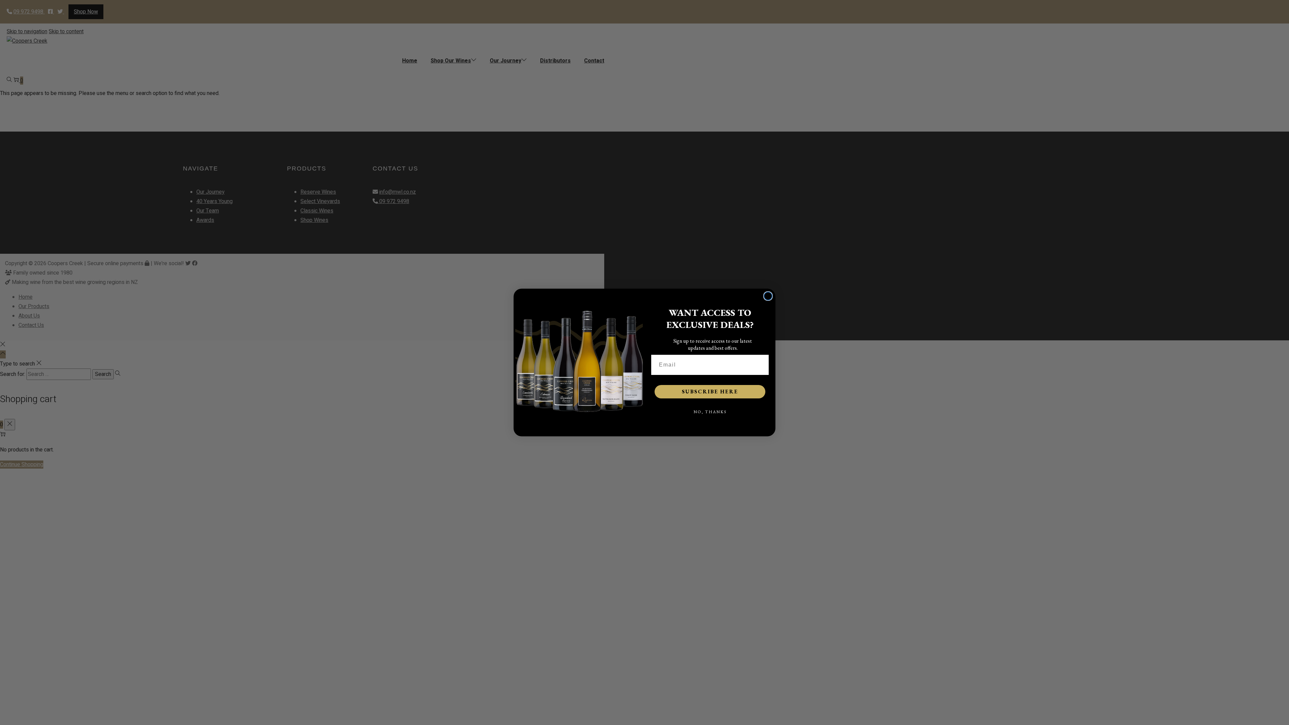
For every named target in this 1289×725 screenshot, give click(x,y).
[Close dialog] (768, 296)
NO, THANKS (710, 412)
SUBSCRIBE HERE (710, 391)
